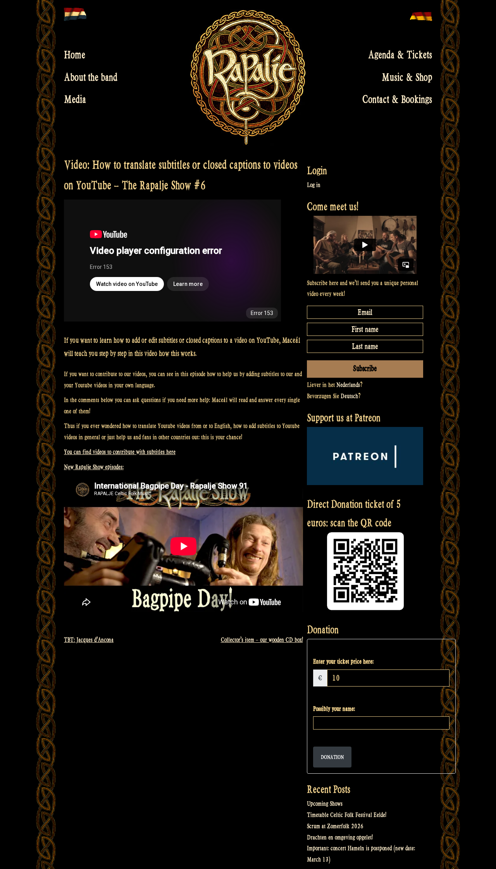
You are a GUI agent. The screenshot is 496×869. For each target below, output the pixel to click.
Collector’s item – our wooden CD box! (262, 640)
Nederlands (348, 385)
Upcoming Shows (325, 803)
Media (75, 99)
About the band (90, 77)
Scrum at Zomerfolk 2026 (335, 826)
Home (74, 55)
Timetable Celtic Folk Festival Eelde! (346, 815)
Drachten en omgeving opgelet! (340, 837)
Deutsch (349, 396)
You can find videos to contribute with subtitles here (120, 452)
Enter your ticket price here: (343, 661)
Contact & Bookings (397, 99)
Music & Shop (407, 77)
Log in (313, 185)
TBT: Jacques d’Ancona (89, 640)
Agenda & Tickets (400, 55)
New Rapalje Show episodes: (94, 467)
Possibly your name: (334, 708)
